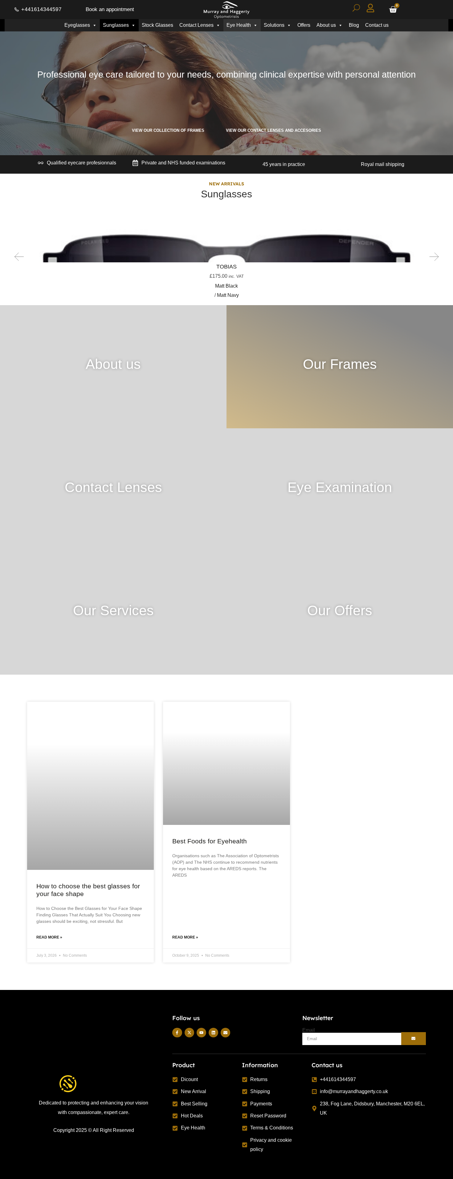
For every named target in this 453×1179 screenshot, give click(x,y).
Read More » (49, 937)
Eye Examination (340, 487)
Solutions (274, 25)
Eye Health (238, 25)
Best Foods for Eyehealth (209, 841)
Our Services (113, 610)
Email (308, 1030)
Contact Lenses (196, 25)
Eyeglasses (77, 25)
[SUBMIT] (413, 1038)
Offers (303, 25)
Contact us (377, 25)
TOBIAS (226, 267)
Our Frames (340, 364)
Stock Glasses (157, 25)
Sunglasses (116, 25)
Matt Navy (228, 295)
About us (326, 25)
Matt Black (226, 286)
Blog (354, 25)
